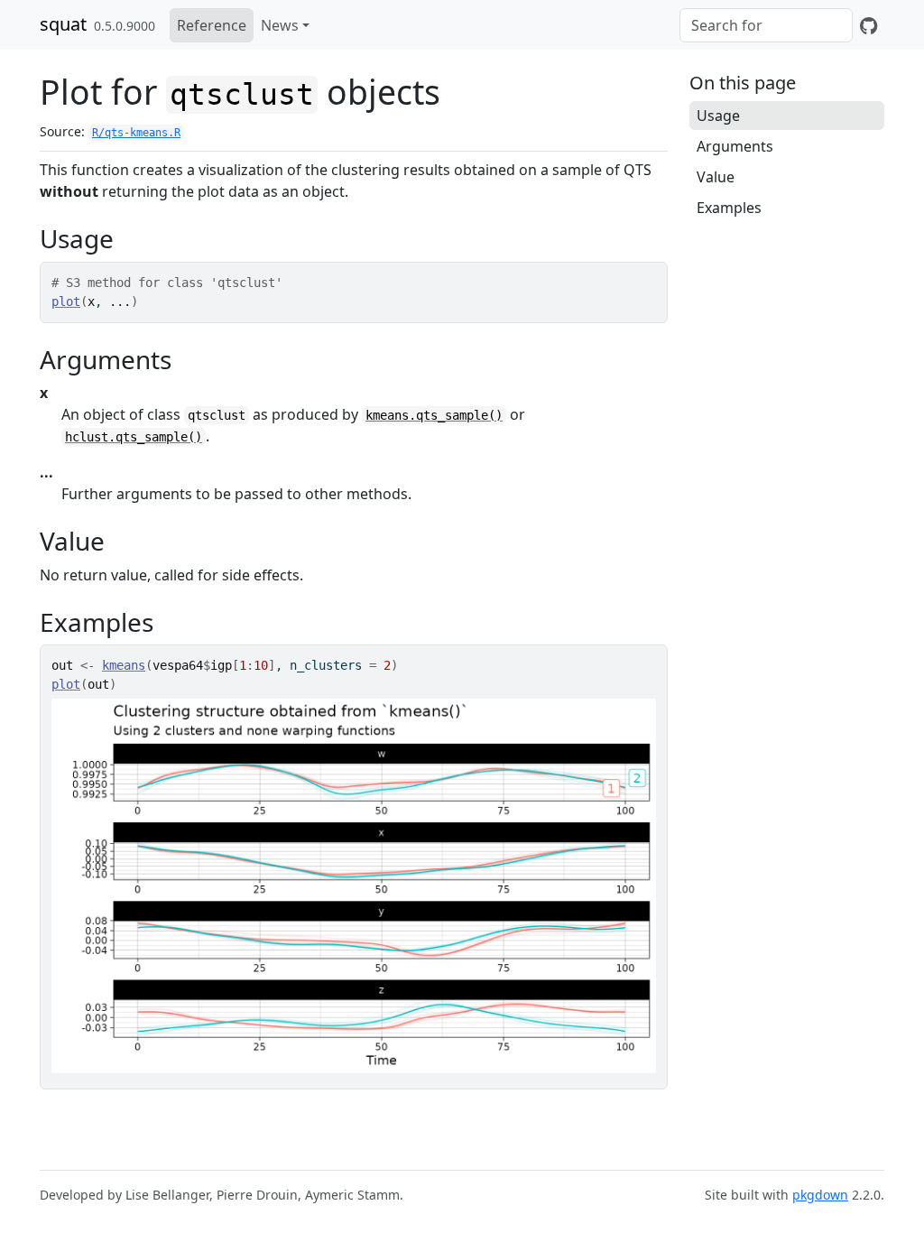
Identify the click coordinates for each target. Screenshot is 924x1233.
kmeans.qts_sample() (434, 415)
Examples (729, 208)
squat (63, 24)
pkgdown (820, 1194)
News (280, 25)
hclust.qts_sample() (133, 437)
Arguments (735, 146)
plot (65, 301)
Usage (718, 115)
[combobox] (766, 25)
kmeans (123, 665)
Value (716, 177)
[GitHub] (868, 25)
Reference (211, 25)
